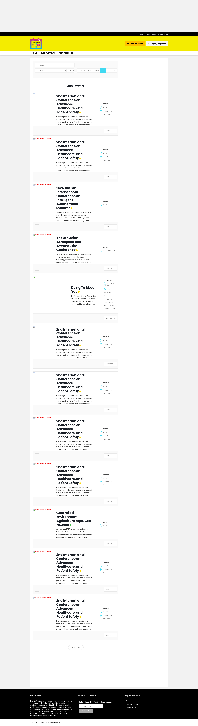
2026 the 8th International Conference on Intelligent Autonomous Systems (68, 198)
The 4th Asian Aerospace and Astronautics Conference (68, 244)
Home (34, 53)
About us (129, 701)
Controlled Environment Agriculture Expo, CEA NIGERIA (73, 519)
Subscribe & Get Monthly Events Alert (95, 702)
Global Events (47, 53)
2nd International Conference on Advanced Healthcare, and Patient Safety (70, 104)
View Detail (110, 131)
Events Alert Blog (132, 704)
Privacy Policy (131, 708)
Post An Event (66, 53)
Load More (76, 647)
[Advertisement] (99, 16)
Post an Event (136, 43)
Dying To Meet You (82, 289)
